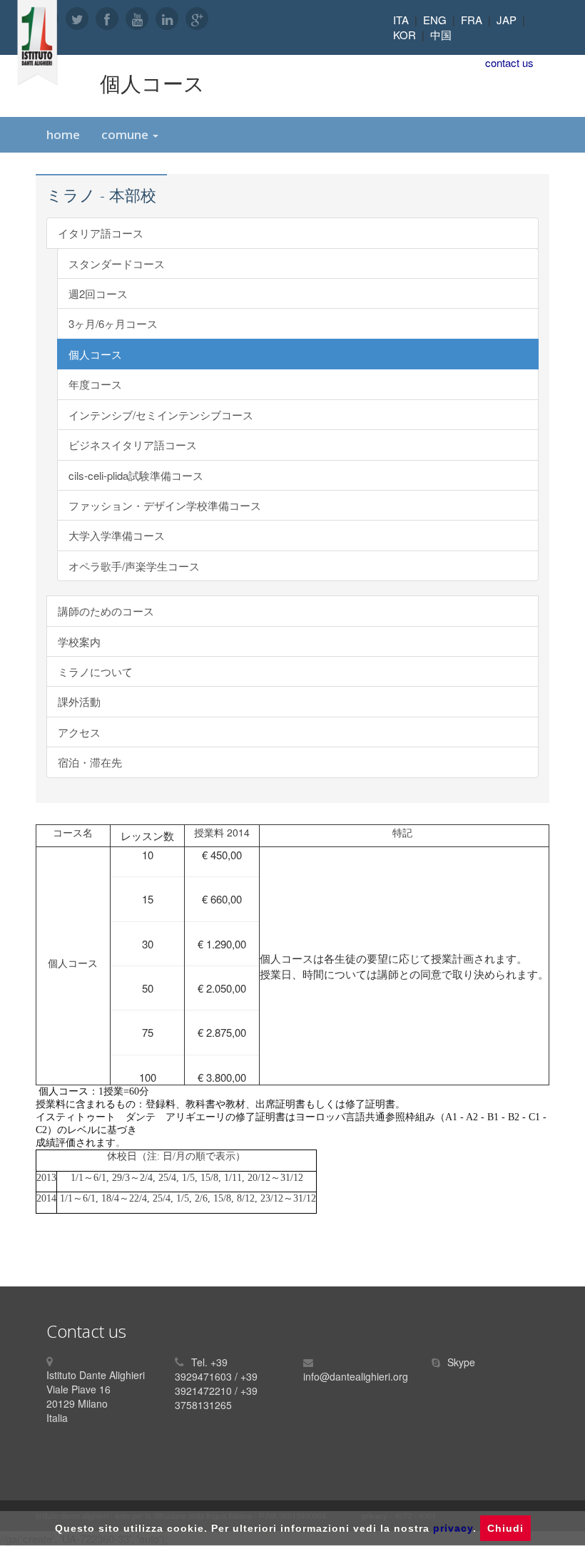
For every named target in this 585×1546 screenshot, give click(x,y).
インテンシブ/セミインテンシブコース (160, 414)
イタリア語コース (100, 232)
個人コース (95, 354)
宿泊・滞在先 (90, 761)
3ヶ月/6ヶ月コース (113, 323)
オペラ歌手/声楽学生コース (134, 565)
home (63, 134)
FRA (471, 19)
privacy (453, 1528)
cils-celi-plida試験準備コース (135, 475)
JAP (507, 19)
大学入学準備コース (116, 535)
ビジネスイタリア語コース (132, 444)
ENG (435, 19)
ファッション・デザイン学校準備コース (164, 505)
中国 (441, 34)
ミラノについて (95, 671)
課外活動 (79, 701)
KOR (404, 34)
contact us (509, 62)
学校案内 (79, 641)
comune (126, 134)
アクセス (79, 732)
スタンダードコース (116, 263)
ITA (401, 19)
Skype (461, 1362)
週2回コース (98, 293)
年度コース (95, 384)
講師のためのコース (106, 610)
